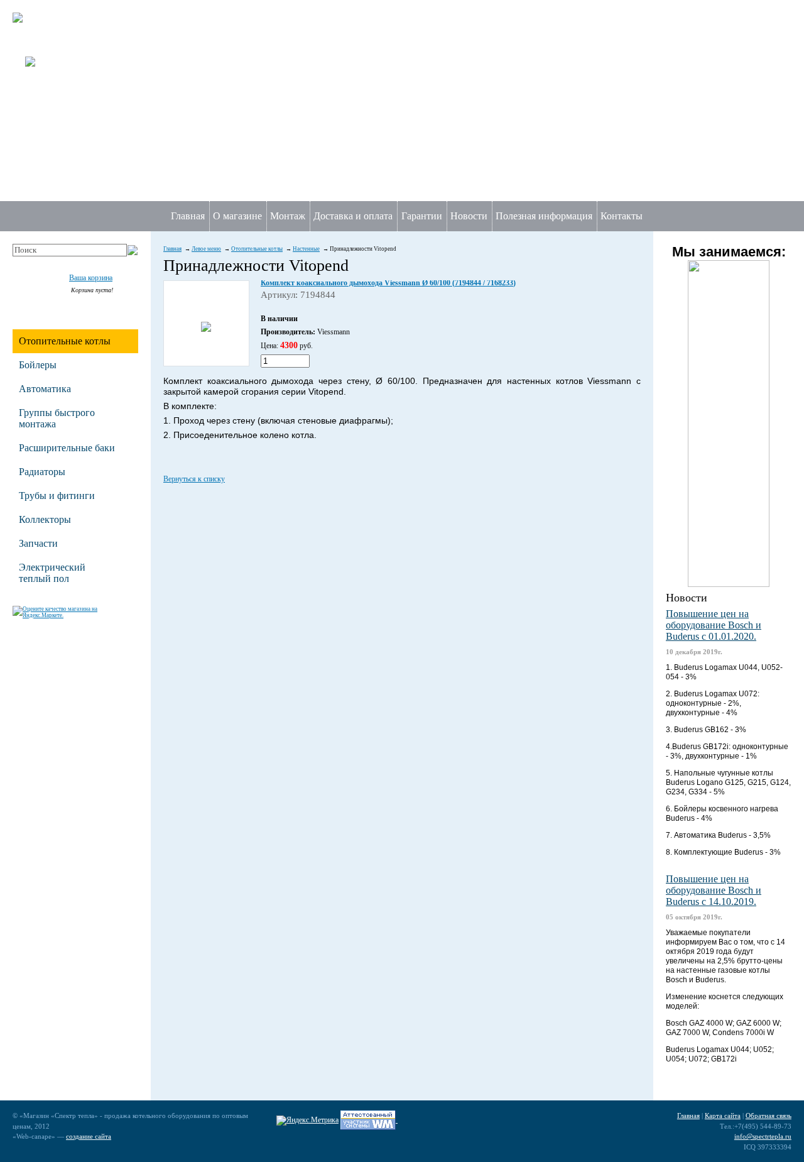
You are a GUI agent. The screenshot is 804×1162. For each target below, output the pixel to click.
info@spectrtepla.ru (60, 181)
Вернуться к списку (194, 478)
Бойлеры (38, 364)
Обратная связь (768, 1115)
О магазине (237, 216)
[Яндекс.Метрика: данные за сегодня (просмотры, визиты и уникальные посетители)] (307, 1120)
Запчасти (38, 543)
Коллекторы (45, 519)
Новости (468, 216)
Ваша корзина (90, 277)
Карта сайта (723, 1115)
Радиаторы (42, 471)
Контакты (621, 216)
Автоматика (45, 388)
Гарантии (421, 216)
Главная (188, 216)
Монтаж (287, 216)
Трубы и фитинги (57, 495)
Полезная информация (544, 216)
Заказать (333, 361)
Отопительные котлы (257, 249)
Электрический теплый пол (52, 573)
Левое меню (206, 249)
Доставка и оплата (353, 216)
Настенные (306, 249)
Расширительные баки (67, 447)
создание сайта (88, 1136)
